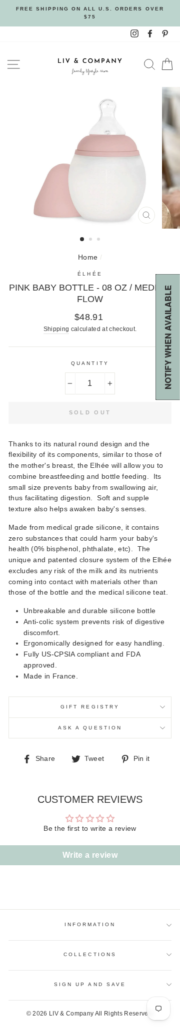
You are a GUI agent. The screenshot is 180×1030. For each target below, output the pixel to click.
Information (90, 924)
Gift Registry (90, 706)
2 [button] (91, 240)
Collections (90, 954)
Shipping (57, 329)
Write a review (90, 855)
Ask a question (90, 727)
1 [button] (82, 239)
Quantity (89, 363)
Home (88, 257)
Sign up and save (90, 984)
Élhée (90, 274)
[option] (90, 13)
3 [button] (99, 240)
